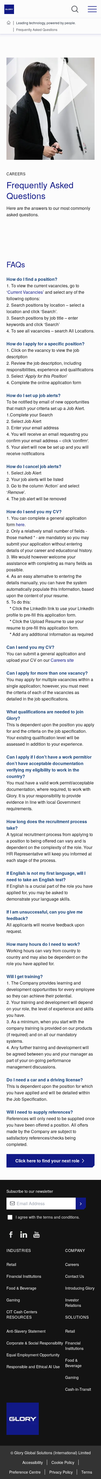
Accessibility (32, 1462)
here (20, 524)
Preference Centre (25, 1472)
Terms (86, 1472)
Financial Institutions (23, 1276)
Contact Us (74, 1276)
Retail (11, 1264)
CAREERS (16, 173)
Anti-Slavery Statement (26, 1331)
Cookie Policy (62, 1462)
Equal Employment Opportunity (33, 1354)
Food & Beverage (21, 1288)
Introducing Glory (80, 1288)
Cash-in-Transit (78, 1389)
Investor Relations (73, 1302)
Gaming (13, 1300)
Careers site (62, 660)
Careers (72, 1264)
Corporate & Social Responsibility (34, 1343)
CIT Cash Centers (21, 1311)
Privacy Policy (61, 1472)
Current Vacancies (25, 292)
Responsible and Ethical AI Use (33, 1366)
